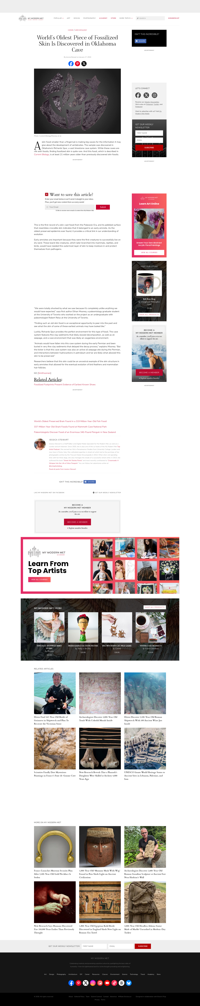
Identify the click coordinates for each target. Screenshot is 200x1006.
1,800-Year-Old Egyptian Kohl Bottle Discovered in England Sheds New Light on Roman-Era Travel (100, 929)
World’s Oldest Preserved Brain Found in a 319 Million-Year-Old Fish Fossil (70, 421)
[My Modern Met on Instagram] (93, 983)
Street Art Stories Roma (73, 460)
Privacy (97, 1000)
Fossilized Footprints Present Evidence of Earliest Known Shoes (64, 384)
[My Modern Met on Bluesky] (129, 983)
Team (88, 997)
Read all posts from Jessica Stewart (62, 469)
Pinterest (149, 104)
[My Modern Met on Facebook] (71, 983)
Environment (114, 974)
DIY (81, 974)
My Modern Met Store (48, 608)
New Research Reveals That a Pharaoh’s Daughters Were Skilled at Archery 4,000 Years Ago (98, 775)
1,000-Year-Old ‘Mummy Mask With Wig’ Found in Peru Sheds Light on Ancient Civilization (99, 874)
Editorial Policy (79, 997)
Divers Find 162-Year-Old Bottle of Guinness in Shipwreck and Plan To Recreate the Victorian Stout (51, 720)
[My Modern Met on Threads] (121, 983)
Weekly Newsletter (152, 102)
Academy (103, 18)
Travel (143, 974)
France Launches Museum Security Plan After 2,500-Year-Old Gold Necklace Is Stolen (53, 874)
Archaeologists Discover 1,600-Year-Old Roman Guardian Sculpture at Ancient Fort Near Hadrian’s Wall (145, 874)
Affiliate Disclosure (124, 997)
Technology (134, 974)
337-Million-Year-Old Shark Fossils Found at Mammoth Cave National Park (70, 426)
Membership (173, 18)
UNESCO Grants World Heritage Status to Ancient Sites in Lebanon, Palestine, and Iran (144, 775)
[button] (126, 18)
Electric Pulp (161, 997)
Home (70, 30)
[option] (103, 591)
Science (124, 974)
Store (113, 18)
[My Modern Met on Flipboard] (100, 983)
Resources (96, 974)
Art (68, 18)
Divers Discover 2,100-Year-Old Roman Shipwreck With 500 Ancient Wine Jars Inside (143, 720)
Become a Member (77, 522)
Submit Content (96, 997)
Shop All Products (149, 315)
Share (91, 482)
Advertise (113, 997)
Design (77, 18)
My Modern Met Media (148, 112)
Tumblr (156, 104)
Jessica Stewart (71, 57)
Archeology (81, 30)
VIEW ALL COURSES (149, 252)
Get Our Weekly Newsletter (107, 493)
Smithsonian (44, 373)
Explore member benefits (78, 528)
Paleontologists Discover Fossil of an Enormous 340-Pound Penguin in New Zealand (75, 432)
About (71, 997)
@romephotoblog (55, 466)
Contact (106, 997)
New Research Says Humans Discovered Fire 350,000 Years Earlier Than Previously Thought (54, 929)
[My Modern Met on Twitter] (86, 983)
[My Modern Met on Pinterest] (78, 983)
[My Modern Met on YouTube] (107, 983)
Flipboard (138, 107)
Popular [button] (58, 18)
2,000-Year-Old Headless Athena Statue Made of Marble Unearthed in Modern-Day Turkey (145, 929)
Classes (105, 974)
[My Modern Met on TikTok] (114, 983)
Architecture (73, 974)
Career (87, 974)
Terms (103, 1000)
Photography (89, 18)
